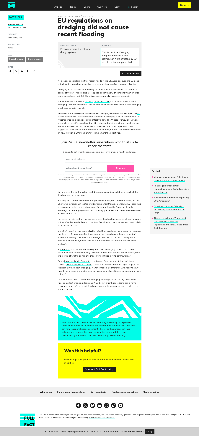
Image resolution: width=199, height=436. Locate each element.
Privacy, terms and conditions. (102, 418)
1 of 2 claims (131, 74)
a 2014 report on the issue (73, 231)
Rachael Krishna (15, 25)
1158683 (73, 415)
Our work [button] (102, 7)
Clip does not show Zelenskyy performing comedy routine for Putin (169, 209)
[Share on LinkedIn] (28, 71)
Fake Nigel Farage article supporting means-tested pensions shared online (171, 189)
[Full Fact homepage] (11, 5)
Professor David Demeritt (77, 261)
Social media (16, 59)
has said (89, 102)
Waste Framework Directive (125, 120)
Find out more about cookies (129, 432)
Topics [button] (73, 7)
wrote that (65, 249)
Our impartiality (98, 392)
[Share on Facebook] (10, 71)
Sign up (120, 168)
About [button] (117, 7)
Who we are (46, 392)
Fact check (15, 17)
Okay (149, 432)
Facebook (119, 84)
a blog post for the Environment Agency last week (85, 201)
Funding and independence (71, 392)
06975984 (109, 415)
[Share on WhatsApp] (34, 71)
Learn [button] (87, 7)
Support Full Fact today (99, 369)
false (99, 332)
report (117, 123)
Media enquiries (151, 392)
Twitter (132, 84)
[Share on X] (16, 71)
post (72, 81)
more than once (102, 102)
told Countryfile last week (78, 265)
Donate (184, 5)
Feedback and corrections (125, 392)
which (83, 241)
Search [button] (134, 7)
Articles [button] (58, 7)
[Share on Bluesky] (22, 71)
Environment (35, 59)
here (102, 329)
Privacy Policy (102, 182)
